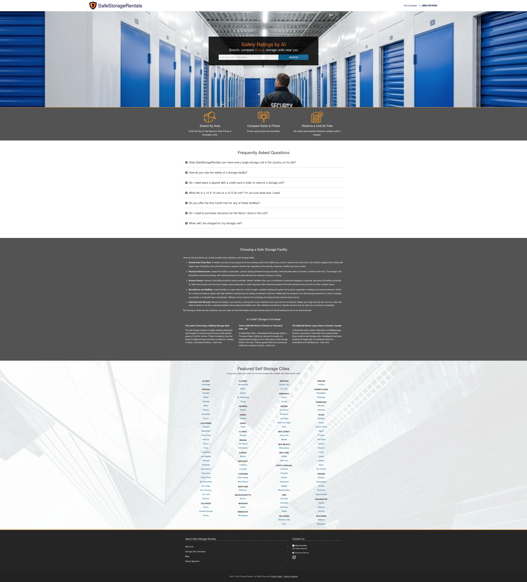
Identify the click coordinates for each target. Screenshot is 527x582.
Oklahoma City (284, 519)
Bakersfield (205, 431)
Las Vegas (284, 418)
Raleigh (284, 486)
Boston (243, 498)
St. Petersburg (243, 397)
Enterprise (284, 409)
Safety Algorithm (192, 561)
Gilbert (205, 397)
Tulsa (284, 524)
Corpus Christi (321, 426)
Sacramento (206, 469)
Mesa (206, 405)
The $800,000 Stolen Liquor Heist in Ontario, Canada (316, 325)
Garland (321, 443)
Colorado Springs (206, 511)
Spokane (321, 507)
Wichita (243, 456)
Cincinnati (284, 498)
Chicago (243, 435)
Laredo (321, 456)
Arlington (321, 418)
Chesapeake (321, 481)
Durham (284, 477)
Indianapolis (243, 447)
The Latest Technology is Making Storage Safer (207, 325)
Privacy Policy (276, 576)
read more (217, 342)
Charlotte (284, 473)
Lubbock (321, 460)
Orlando (243, 393)
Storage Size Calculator (195, 551)
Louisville (243, 469)
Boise (243, 426)
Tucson (206, 418)
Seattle (321, 502)
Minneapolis (243, 515)
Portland (321, 384)
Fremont (206, 439)
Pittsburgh (321, 397)
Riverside (206, 464)
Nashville (321, 409)
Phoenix (206, 409)
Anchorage (206, 384)
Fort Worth (321, 439)
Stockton (205, 498)
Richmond (321, 490)
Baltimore (243, 490)
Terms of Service (291, 576)
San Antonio (321, 469)
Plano (321, 464)
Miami (243, 388)
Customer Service (302, 552)
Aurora (205, 507)
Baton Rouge (243, 477)
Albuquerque (284, 447)
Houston (321, 447)
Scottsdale (206, 414)
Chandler (205, 393)
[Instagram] (294, 557)
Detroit (243, 507)
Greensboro (284, 481)
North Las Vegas (284, 422)
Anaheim (205, 426)
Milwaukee (321, 524)
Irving (321, 452)
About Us (189, 546)
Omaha (284, 401)
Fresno (206, 443)
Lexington (243, 464)
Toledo (284, 511)
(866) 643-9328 (429, 5)
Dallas (321, 431)
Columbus (284, 507)
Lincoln (284, 397)
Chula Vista (206, 435)
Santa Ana (206, 473)
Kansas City (284, 384)
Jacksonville (243, 384)
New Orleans (243, 481)
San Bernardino (206, 481)
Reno (284, 426)
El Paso (321, 435)
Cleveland (284, 502)
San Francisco (206, 490)
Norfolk (321, 486)
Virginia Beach (321, 494)
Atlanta (243, 409)
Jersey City (284, 435)
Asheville (284, 469)
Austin (321, 422)
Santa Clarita (206, 477)
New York (284, 460)
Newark (284, 439)
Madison (321, 519)
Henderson (284, 414)
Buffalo (284, 456)
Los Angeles (206, 456)
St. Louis (284, 388)
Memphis (321, 405)
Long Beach (206, 452)
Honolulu (242, 418)
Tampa (243, 401)
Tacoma (321, 511)
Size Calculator (410, 5)
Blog (187, 556)
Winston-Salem (284, 490)
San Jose (206, 494)
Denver (206, 515)
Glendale (205, 401)
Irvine (206, 447)
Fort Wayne (242, 443)
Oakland (206, 460)
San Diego (206, 486)
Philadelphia (321, 393)
